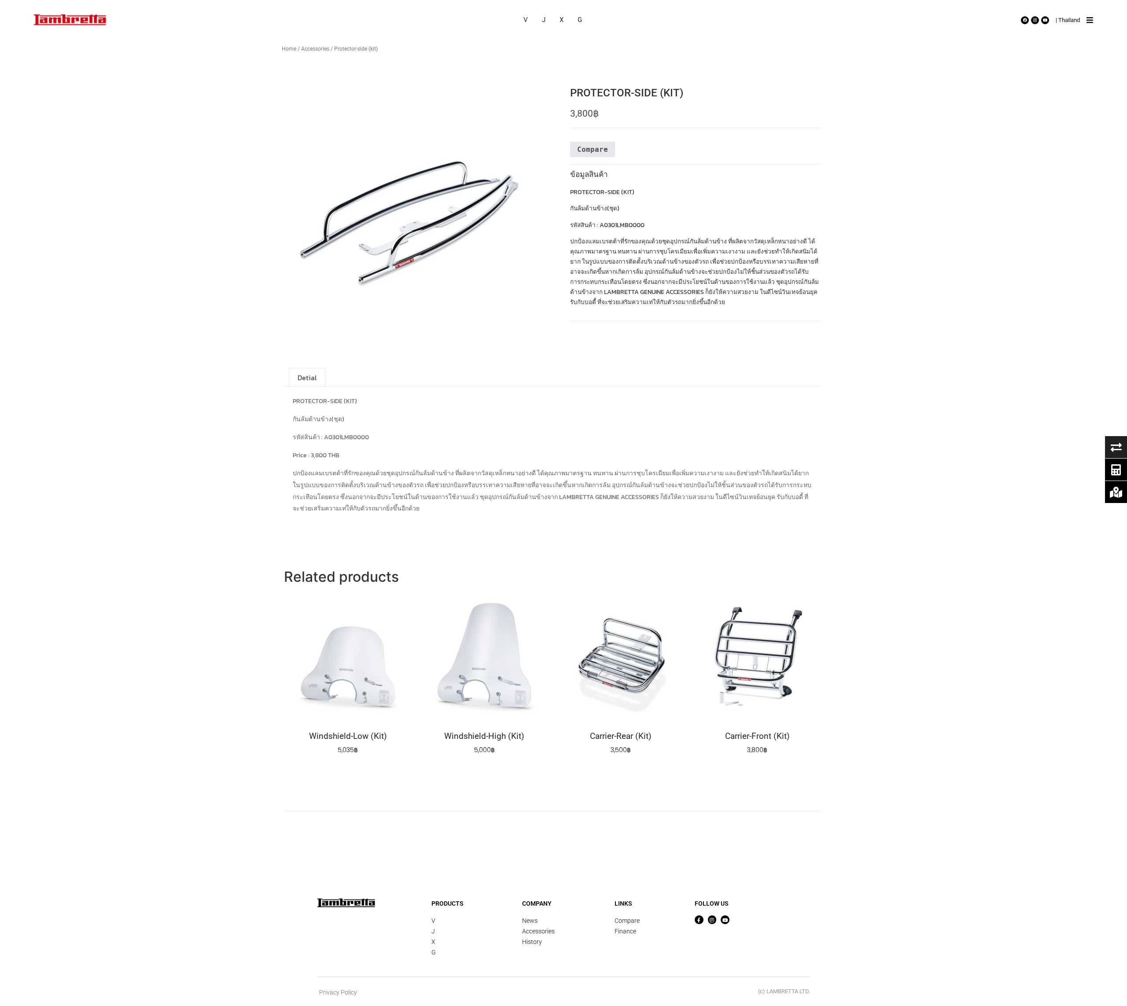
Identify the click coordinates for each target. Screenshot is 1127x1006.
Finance (625, 931)
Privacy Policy (338, 992)
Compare (627, 920)
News (530, 920)
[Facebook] (1025, 20)
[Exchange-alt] (1116, 447)
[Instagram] (1035, 20)
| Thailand (1068, 20)
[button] (1089, 20)
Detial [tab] (307, 377)
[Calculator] (1116, 470)
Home (289, 49)
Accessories (315, 49)
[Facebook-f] (699, 919)
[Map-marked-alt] (1116, 492)
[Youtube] (1045, 20)
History (532, 941)
